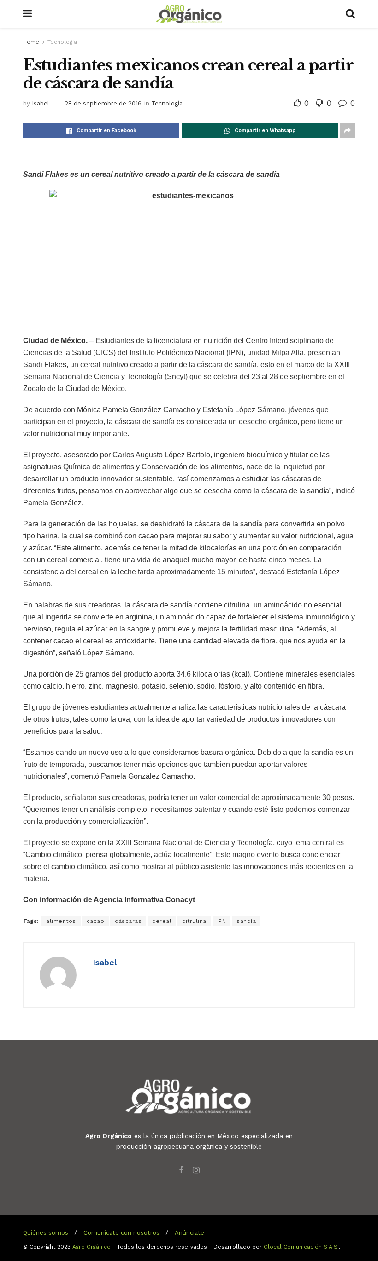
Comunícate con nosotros (121, 1232)
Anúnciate (189, 1232)
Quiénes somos (45, 1232)
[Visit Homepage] (189, 14)
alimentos (61, 921)
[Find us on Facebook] (181, 1170)
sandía (246, 921)
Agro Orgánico (91, 1246)
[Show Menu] (27, 14)
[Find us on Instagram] (196, 1170)
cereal (161, 921)
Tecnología (62, 42)
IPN (221, 921)
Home (31, 42)
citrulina (194, 921)
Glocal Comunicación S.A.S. (301, 1246)
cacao (96, 921)
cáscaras (128, 921)
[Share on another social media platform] (347, 130)
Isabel (40, 103)
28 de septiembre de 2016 (103, 103)
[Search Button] (350, 14)
